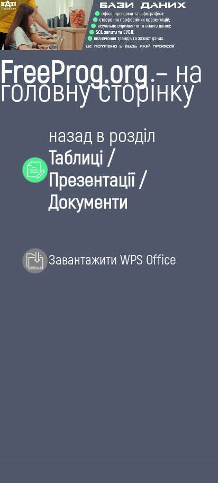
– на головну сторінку (101, 79)
